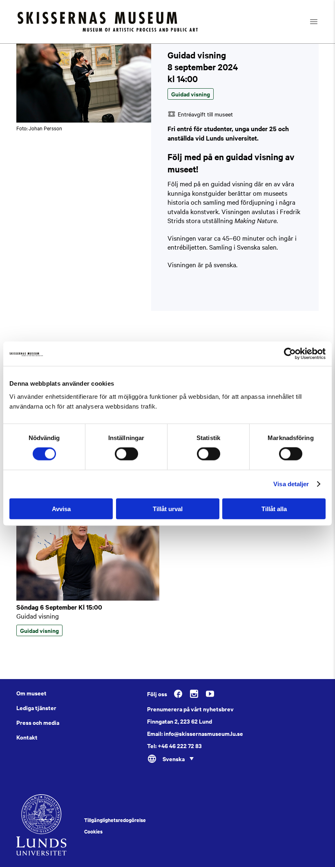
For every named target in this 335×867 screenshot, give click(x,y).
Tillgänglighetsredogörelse (115, 820)
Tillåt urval (168, 508)
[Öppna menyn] (321, 22)
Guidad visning (37, 615)
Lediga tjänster (36, 708)
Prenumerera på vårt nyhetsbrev (190, 709)
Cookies (93, 831)
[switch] (126, 453)
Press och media (37, 722)
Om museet (31, 693)
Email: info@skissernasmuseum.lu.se (195, 733)
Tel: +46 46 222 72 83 (174, 746)
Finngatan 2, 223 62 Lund (179, 721)
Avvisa (61, 508)
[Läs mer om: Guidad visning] (87, 598)
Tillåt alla (274, 508)
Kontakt (27, 737)
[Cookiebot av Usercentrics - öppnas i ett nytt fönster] (290, 354)
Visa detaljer (291, 483)
